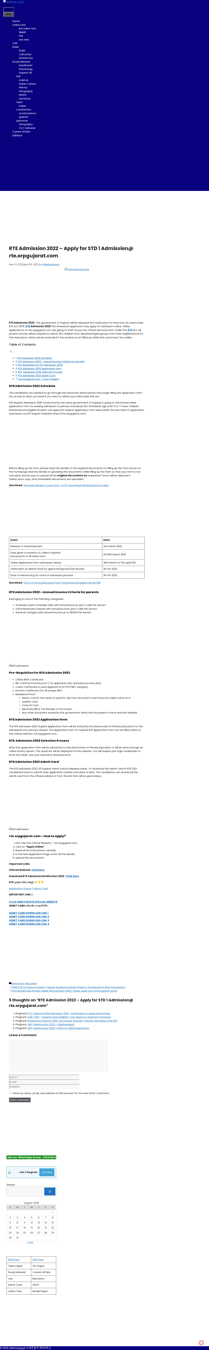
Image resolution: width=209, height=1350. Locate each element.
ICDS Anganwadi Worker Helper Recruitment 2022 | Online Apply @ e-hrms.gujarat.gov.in (64, 991)
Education (31, 983)
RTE (27, 326)
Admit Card (41, 888)
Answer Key (26, 58)
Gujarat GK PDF (24, 74)
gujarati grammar (22, 118)
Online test (19, 25)
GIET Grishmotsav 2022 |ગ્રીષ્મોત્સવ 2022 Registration (58, 1028)
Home (16, 21)
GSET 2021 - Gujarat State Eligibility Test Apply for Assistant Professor (69, 1017)
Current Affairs (21, 131)
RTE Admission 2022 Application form (39, 368)
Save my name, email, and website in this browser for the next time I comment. (61, 1093)
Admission (17, 983)
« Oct (30, 1242)
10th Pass (13, 1259)
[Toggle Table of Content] (11, 352)
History (23, 87)
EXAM (15, 47)
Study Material (21, 61)
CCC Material (27, 128)
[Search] (49, 1191)
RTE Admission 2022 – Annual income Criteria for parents (51, 361)
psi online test (27, 28)
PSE (21, 36)
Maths (22, 94)
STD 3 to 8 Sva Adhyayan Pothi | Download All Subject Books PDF (62, 582)
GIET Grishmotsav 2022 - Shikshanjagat (51, 1024)
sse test (24, 39)
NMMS (22, 32)
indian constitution (23, 107)
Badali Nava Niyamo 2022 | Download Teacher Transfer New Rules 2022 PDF (72, 1020)
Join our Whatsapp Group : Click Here (31, 1157)
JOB (14, 43)
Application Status (20, 888)
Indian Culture (27, 83)
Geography (26, 91)
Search (11, 1184)
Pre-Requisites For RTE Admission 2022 (40, 365)
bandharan (25, 65)
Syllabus (17, 135)
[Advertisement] (104, 168)
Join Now (46, 1172)
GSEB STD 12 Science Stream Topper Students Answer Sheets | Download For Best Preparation (68, 987)
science (23, 80)
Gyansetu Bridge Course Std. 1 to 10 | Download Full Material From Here (66, 485)
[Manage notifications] (201, 1342)
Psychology (26, 69)
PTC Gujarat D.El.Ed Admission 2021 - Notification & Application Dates (69, 1013)
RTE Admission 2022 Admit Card (36, 375)
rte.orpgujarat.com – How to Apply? (38, 379)
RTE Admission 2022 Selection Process (40, 372)
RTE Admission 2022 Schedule (34, 358)
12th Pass (38, 1259)
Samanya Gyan (23, 100)
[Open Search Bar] (8, 5)
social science (27, 113)
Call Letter (25, 54)
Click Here (38, 870)
